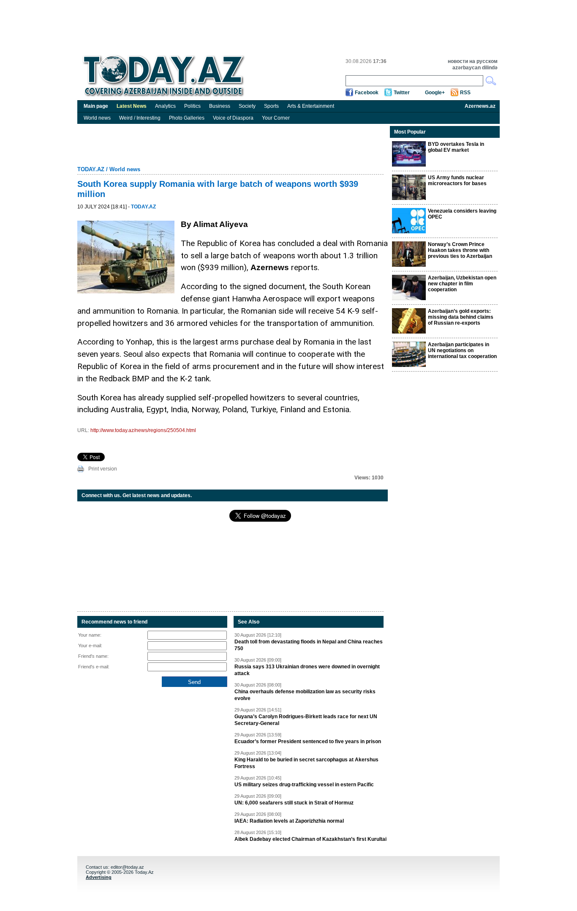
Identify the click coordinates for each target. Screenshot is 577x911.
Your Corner (276, 118)
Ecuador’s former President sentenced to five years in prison (307, 741)
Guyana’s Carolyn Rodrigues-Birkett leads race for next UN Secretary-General (305, 720)
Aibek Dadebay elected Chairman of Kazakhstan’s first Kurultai (310, 839)
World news (97, 118)
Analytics (165, 106)
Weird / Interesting (140, 118)
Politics (192, 106)
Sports (271, 106)
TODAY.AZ (90, 169)
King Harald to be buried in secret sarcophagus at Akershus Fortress (306, 763)
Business (219, 106)
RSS (465, 93)
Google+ (435, 93)
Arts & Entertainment (310, 106)
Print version (102, 469)
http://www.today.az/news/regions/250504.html (143, 430)
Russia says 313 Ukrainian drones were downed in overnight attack (307, 670)
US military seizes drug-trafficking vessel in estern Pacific (304, 785)
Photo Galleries (186, 118)
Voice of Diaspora (233, 118)
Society (247, 106)
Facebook (366, 93)
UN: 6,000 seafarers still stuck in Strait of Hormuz (294, 803)
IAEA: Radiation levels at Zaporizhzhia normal (289, 821)
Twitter (402, 93)
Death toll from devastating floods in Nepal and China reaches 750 (308, 645)
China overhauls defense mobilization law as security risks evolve (305, 695)
